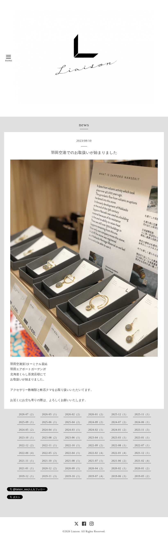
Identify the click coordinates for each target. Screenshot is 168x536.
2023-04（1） (96, 437)
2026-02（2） (73, 414)
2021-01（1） (27, 468)
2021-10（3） (50, 460)
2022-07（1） (143, 445)
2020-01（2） (143, 468)
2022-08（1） (119, 445)
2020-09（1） (73, 468)
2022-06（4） (27, 453)
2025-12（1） (119, 414)
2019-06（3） (119, 476)
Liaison (75, 531)
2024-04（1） (50, 429)
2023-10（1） (27, 437)
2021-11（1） (27, 460)
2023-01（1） (143, 437)
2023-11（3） (143, 429)
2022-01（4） (119, 453)
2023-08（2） (50, 437)
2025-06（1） (50, 422)
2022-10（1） (73, 445)
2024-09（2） (96, 422)
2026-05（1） (50, 414)
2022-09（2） (96, 445)
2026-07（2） (27, 414)
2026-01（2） (96, 414)
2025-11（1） (143, 414)
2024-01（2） (119, 429)
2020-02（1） (119, 468)
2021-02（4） (143, 460)
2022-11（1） (50, 445)
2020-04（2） (96, 468)
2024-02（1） (96, 429)
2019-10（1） (73, 476)
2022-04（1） (73, 453)
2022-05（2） (50, 453)
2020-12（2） (50, 468)
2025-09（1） (27, 422)
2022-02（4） (96, 453)
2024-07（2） (119, 422)
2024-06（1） (143, 422)
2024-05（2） (27, 429)
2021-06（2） (119, 460)
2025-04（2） (73, 422)
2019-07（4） (96, 476)
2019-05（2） (143, 476)
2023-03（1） (119, 437)
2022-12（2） (27, 445)
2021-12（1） (143, 453)
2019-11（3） (50, 476)
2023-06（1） (73, 437)
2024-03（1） (73, 429)
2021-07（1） (96, 460)
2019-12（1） (27, 476)
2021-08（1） (73, 460)
